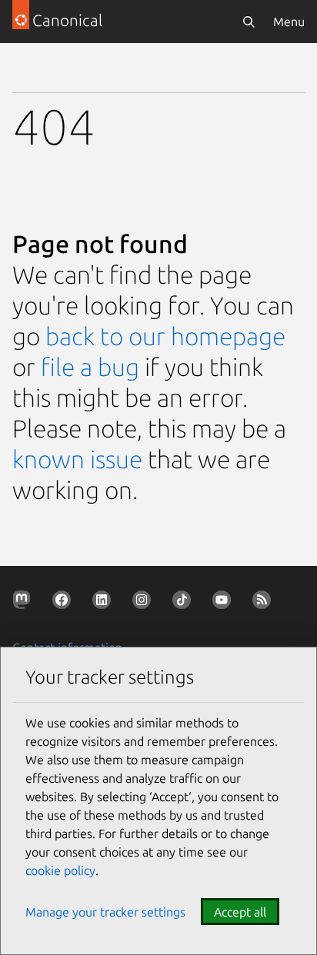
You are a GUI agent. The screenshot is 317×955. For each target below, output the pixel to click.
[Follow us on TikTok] (184, 603)
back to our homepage (165, 336)
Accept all (240, 912)
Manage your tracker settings (105, 912)
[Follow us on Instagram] (144, 603)
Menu (289, 21)
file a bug (90, 367)
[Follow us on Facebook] (64, 603)
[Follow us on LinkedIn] (104, 603)
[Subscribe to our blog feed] (264, 603)
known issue (77, 459)
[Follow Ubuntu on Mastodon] (24, 603)
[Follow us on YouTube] (224, 603)
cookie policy (60, 870)
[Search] (248, 21)
